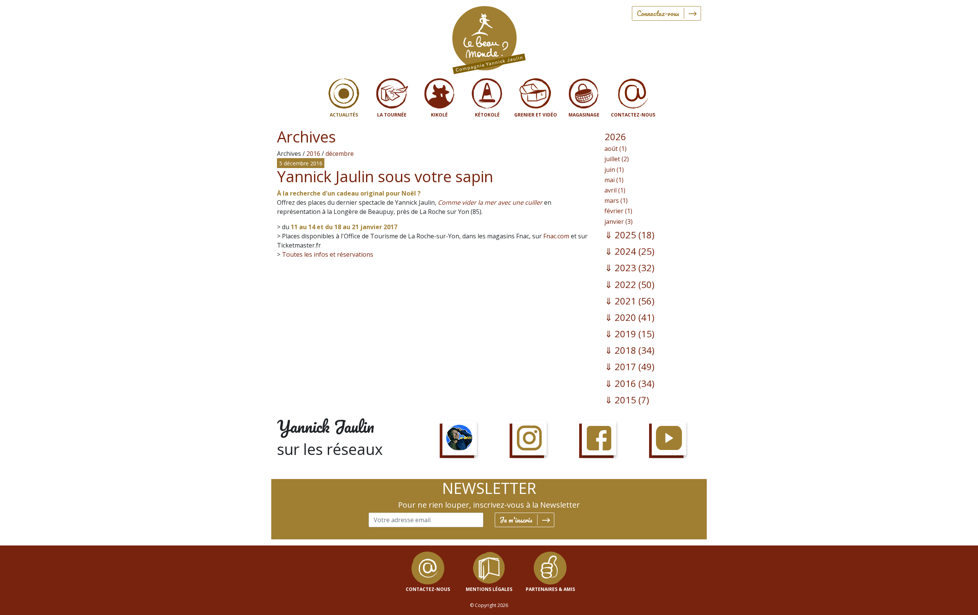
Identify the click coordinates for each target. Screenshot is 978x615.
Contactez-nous (633, 115)
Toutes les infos (305, 254)
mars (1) (616, 200)
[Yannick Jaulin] (489, 38)
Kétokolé (487, 115)
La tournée (391, 115)
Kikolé (439, 115)
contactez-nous (428, 589)
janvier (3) (618, 221)
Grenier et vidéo (535, 115)
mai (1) (613, 180)
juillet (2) (616, 159)
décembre (339, 153)
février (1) (618, 211)
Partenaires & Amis (550, 589)
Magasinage (583, 115)
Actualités (344, 115)
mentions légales (489, 589)
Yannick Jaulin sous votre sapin (385, 176)
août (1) (615, 148)
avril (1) (614, 190)
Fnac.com (556, 236)
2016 (313, 153)
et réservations (350, 254)
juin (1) (614, 169)
